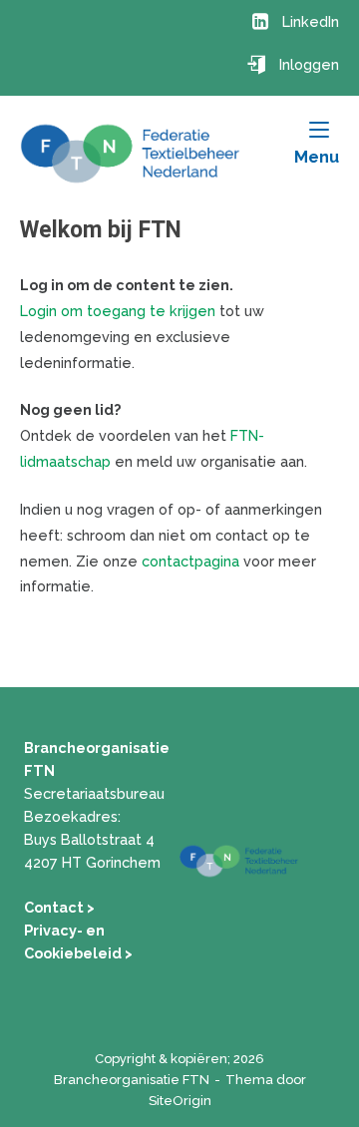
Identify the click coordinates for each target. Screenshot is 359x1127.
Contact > (59, 907)
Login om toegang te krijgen (117, 310)
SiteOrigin (180, 1100)
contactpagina (190, 561)
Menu (316, 157)
